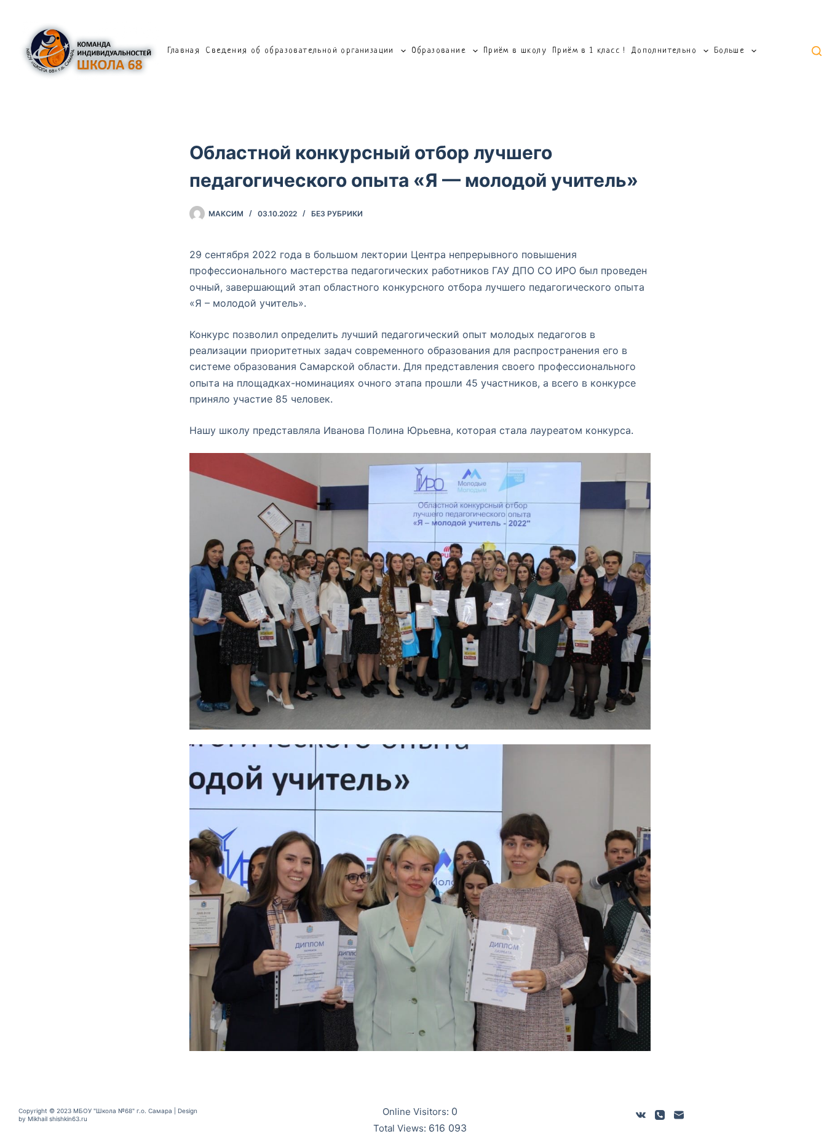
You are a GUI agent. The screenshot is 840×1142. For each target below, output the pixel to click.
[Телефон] (660, 1115)
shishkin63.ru (68, 1118)
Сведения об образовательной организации (299, 50)
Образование (438, 50)
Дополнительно (664, 50)
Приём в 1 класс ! (589, 50)
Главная (183, 50)
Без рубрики (337, 213)
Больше (729, 50)
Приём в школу (515, 50)
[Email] (679, 1115)
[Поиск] (817, 51)
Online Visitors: (416, 1111)
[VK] (641, 1115)
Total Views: (401, 1128)
